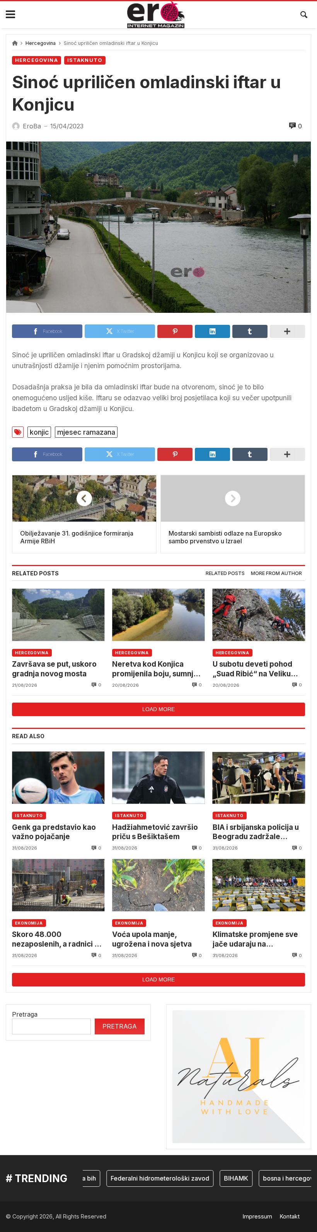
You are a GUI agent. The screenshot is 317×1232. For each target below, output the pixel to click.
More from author (276, 573)
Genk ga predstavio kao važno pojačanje (54, 832)
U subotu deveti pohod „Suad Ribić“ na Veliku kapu (252, 669)
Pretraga (24, 1014)
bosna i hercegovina (280, 1178)
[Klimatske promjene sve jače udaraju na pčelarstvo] (259, 885)
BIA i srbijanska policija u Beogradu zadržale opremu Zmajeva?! (256, 832)
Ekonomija (29, 923)
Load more (158, 709)
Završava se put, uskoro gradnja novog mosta (54, 669)
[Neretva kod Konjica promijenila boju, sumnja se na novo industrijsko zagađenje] (158, 615)
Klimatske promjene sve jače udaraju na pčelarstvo (255, 939)
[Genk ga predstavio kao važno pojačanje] (58, 778)
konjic (39, 432)
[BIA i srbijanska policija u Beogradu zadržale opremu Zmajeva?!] (259, 778)
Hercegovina (41, 43)
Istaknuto (84, 60)
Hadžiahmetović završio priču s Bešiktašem (155, 832)
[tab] (225, 573)
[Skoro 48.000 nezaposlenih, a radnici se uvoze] (58, 885)
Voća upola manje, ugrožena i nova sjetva (152, 939)
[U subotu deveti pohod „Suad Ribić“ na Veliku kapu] (259, 615)
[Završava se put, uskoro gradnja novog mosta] (58, 615)
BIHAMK (224, 1178)
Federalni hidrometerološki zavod (148, 1178)
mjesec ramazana (86, 432)
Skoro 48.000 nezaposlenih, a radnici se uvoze (57, 939)
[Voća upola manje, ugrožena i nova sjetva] (158, 885)
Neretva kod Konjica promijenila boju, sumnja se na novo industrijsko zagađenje (155, 669)
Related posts (225, 573)
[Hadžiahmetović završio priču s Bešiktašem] (158, 778)
